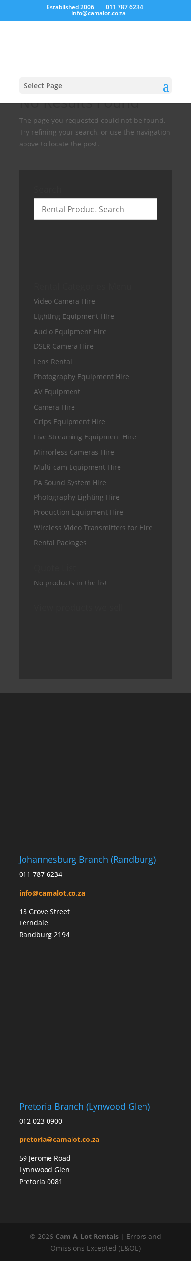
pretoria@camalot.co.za (59, 1139)
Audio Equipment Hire (70, 331)
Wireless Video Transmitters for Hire (93, 527)
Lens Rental (53, 361)
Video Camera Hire (64, 301)
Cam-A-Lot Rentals (87, 1236)
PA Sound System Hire (70, 482)
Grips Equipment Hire (69, 421)
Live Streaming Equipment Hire (85, 436)
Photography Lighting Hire (76, 497)
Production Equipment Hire (78, 512)
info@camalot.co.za (52, 892)
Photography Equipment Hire (81, 376)
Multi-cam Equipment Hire (77, 467)
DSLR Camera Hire (64, 346)
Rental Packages (60, 542)
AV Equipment (57, 391)
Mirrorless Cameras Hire (74, 452)
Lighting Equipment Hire (74, 316)
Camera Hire (54, 407)
